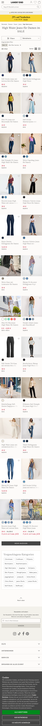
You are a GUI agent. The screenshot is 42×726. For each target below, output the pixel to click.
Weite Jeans (33, 572)
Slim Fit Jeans (9, 572)
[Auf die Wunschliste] (18, 54)
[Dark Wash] (3, 116)
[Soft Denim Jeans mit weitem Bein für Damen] (10, 62)
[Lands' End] (17, 2)
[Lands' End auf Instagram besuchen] (14, 634)
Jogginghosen (9, 577)
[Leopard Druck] (3, 278)
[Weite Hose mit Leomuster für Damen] (10, 265)
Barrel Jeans (9, 564)
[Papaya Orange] (11, 319)
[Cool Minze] (5, 319)
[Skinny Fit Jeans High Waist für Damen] (10, 469)
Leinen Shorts (32, 581)
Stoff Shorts (8, 586)
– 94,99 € (7, 531)
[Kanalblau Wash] (30, 319)
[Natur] (3, 400)
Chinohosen (9, 559)
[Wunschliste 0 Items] (35, 2)
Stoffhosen (19, 586)
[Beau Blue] (27, 278)
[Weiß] (3, 319)
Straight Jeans (21, 572)
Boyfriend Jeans (21, 564)
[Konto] (31, 2)
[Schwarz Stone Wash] (3, 360)
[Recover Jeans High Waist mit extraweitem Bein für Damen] (10, 184)
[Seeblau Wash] (24, 75)
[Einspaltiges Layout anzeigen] (39, 49)
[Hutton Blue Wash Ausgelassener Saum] (5, 522)
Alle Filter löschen (14, 45)
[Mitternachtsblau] (3, 75)
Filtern (12, 38)
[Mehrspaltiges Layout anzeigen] (36, 49)
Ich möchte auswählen (21, 723)
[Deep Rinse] (27, 75)
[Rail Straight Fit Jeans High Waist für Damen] (10, 143)
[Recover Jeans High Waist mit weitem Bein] (10, 509)
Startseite (4, 24)
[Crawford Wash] (24, 156)
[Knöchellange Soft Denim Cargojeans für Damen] (10, 387)
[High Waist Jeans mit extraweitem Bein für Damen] (10, 428)
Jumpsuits (20, 577)
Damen (10, 24)
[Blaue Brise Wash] (24, 116)
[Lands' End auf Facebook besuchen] (22, 634)
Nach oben (21, 600)
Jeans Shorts (20, 581)
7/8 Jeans (29, 559)
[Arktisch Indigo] (24, 278)
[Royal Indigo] (5, 481)
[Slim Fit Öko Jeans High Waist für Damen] (10, 306)
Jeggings (22, 568)
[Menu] (3, 2)
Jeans (20, 24)
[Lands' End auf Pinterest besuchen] (27, 634)
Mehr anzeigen (21, 543)
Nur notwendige (21, 717)
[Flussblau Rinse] (27, 116)
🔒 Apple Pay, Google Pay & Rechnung (21, 12)
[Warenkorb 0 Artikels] (39, 2)
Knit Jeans (31, 568)
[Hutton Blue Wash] (27, 156)
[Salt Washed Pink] (14, 319)
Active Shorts (31, 577)
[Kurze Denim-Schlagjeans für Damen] (10, 225)
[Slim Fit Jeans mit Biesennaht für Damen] (10, 103)
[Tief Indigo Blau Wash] (3, 156)
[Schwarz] (24, 197)
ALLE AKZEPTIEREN (21, 712)
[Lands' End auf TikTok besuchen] (18, 634)
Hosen (15, 24)
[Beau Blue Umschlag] (5, 156)
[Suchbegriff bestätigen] (38, 7)
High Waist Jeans (27, 24)
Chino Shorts (9, 581)
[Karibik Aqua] (8, 319)
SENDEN (21, 626)
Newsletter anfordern (21, 612)
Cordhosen (19, 559)
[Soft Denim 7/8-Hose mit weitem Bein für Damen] (10, 347)
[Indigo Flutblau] (30, 75)
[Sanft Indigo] (8, 522)
